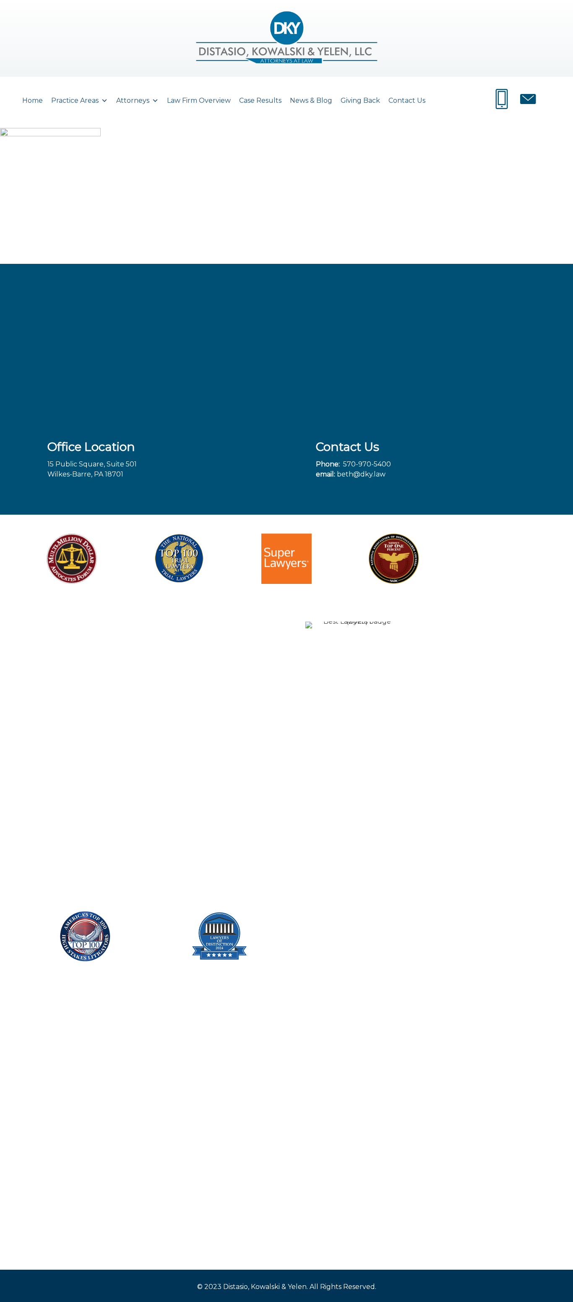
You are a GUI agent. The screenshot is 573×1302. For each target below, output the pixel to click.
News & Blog (311, 100)
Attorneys (132, 100)
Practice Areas (75, 100)
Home (32, 100)
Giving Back (360, 100)
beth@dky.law (361, 474)
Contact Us (406, 100)
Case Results (260, 100)
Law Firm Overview (199, 100)
